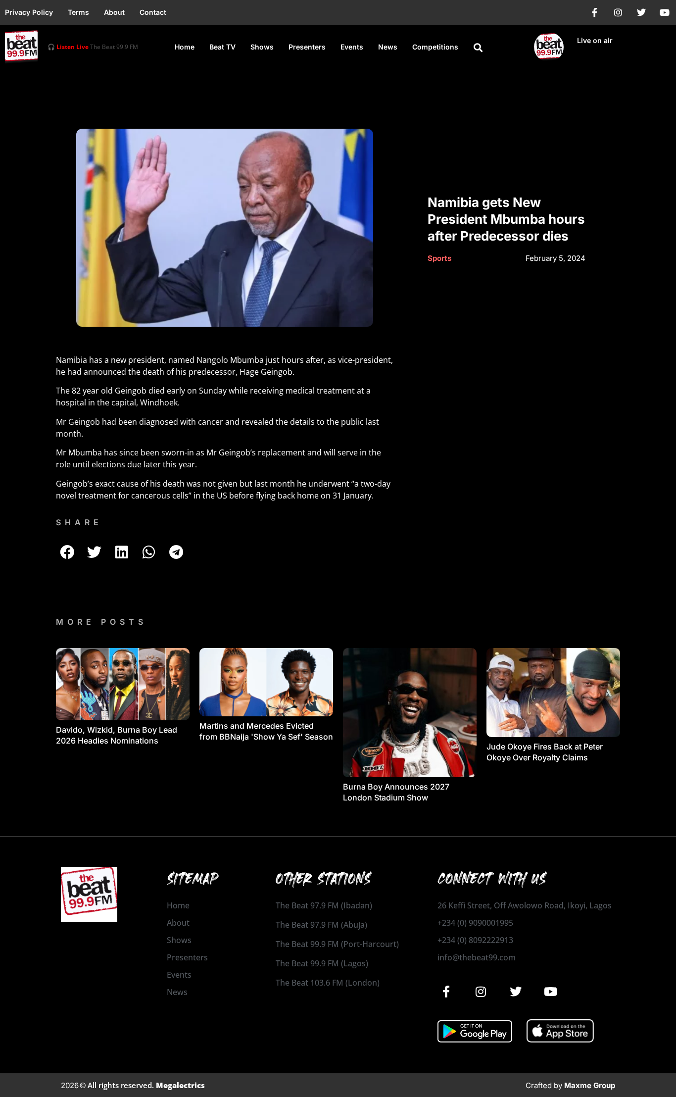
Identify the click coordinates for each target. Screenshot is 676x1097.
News (387, 47)
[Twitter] (641, 12)
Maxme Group (589, 1085)
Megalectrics (180, 1085)
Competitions (435, 47)
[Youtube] (664, 12)
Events (351, 47)
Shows (262, 47)
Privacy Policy (29, 12)
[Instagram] (618, 12)
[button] (478, 47)
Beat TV (222, 47)
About (114, 12)
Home (184, 47)
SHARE (79, 522)
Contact (153, 12)
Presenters (307, 47)
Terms (78, 12)
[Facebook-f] (594, 12)
